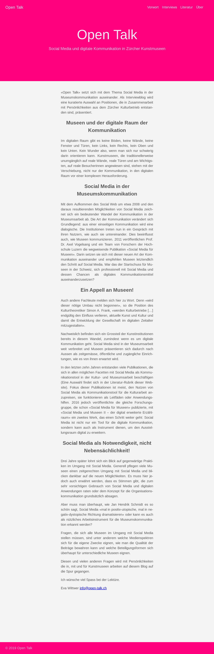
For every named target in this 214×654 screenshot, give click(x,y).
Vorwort (153, 7)
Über (199, 7)
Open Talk (14, 7)
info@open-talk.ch (93, 588)
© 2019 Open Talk (18, 648)
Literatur (186, 7)
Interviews (169, 7)
